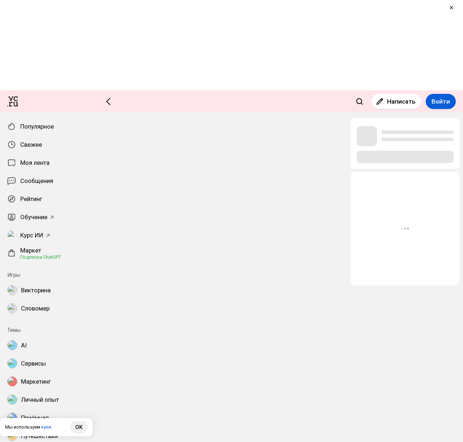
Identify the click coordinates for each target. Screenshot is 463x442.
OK (78, 427)
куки (46, 427)
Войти (441, 101)
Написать (401, 101)
